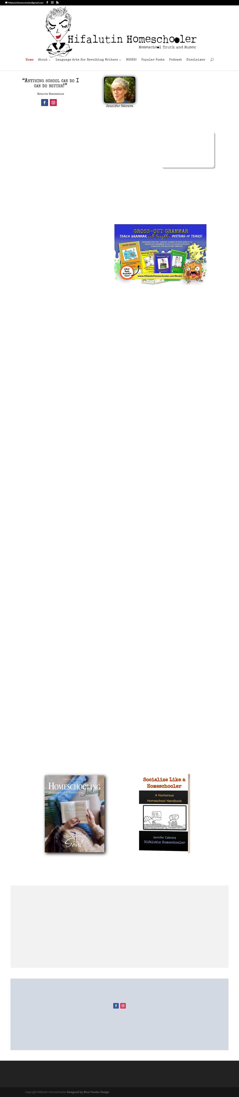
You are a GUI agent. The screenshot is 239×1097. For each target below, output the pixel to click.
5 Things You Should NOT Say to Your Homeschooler (119, 585)
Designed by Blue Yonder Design (88, 1092)
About (43, 60)
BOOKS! (131, 60)
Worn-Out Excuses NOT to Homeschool (119, 727)
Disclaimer (196, 60)
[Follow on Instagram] (53, 102)
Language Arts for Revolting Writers (87, 60)
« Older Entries (34, 746)
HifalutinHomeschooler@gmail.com (55, 1011)
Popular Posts (153, 60)
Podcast (175, 60)
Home (30, 60)
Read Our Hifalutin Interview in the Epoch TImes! (119, 758)
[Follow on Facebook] (44, 102)
